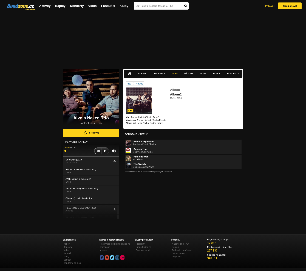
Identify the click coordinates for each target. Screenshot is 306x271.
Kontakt (175, 247)
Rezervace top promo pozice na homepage (115, 245)
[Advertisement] (153, 38)
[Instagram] (117, 257)
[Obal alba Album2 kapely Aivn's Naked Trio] (139, 100)
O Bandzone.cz (179, 253)
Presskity (140, 244)
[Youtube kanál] (107, 257)
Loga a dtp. (177, 256)
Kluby (124, 6)
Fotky (216, 73)
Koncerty (77, 6)
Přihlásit (269, 6)
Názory (188, 73)
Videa (92, 6)
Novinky (143, 73)
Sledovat (94, 132)
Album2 (139, 84)
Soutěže (68, 260)
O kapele (159, 73)
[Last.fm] (122, 257)
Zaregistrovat (290, 6)
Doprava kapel (143, 250)
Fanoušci (108, 6)
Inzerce (103, 250)
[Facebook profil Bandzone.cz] (102, 257)
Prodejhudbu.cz (143, 247)
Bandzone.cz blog (72, 263)
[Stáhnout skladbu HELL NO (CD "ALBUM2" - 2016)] (114, 209)
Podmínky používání (181, 250)
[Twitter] (112, 257)
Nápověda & (180, 244)
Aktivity (45, 6)
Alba (175, 73)
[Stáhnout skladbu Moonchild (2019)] (114, 161)
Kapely (60, 6)
